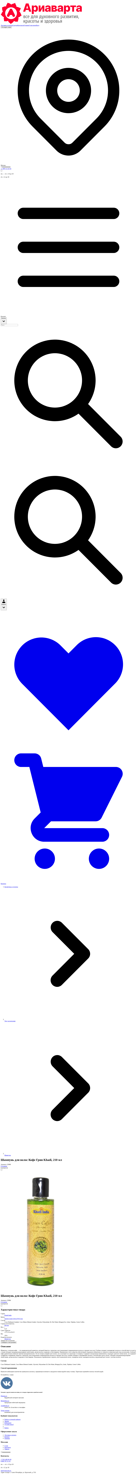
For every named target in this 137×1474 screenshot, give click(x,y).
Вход (37, 25)
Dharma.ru (4, 1396)
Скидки (14, 25)
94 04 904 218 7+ (6, 1459)
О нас (6, 1446)
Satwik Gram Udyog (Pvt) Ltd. (13, 1318)
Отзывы (26, 25)
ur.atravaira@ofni (6, 1470)
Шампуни (7, 1155)
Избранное (7, 1423)
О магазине (32, 25)
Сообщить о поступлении (8, 1342)
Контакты (20, 25)
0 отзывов (4, 1166)
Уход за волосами (9, 1021)
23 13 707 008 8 (5, 1461)
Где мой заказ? (9, 1424)
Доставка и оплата (6, 25)
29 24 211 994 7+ (6, 168)
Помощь (7, 1438)
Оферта (6, 1449)
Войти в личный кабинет (12, 1419)
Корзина (3, 883)
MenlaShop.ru (5, 1401)
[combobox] (9, 325)
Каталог (3, 318)
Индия (6, 1325)
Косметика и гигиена (11, 887)
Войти (6, 1428)
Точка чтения (5, 1410)
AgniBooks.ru (5, 1406)
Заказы (6, 1421)
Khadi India (7, 1315)
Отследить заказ (6, 27)
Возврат (7, 1437)
